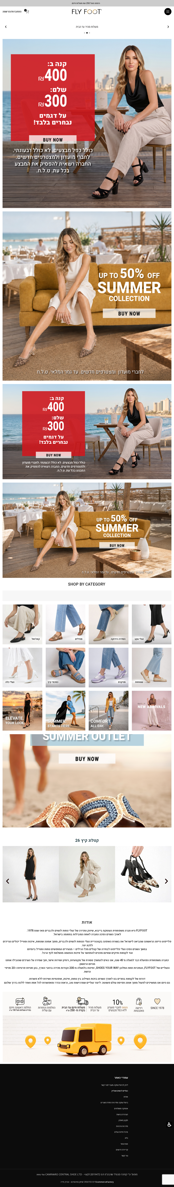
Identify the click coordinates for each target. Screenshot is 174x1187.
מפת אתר (124, 1144)
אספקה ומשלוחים (121, 1108)
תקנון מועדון (123, 1120)
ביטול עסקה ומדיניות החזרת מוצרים (114, 1102)
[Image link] (87, 1026)
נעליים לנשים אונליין (120, 1090)
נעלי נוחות (41, 1174)
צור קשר (124, 1155)
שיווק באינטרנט (77, 1182)
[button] (168, 11)
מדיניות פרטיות (122, 1126)
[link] (87, 123)
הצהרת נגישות (122, 1114)
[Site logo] (87, 11)
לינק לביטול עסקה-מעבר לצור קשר (114, 1085)
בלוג (126, 1138)
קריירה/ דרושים (122, 1149)
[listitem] (87, 26)
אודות (126, 1096)
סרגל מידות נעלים (121, 1132)
